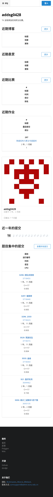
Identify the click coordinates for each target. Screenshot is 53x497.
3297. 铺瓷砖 (26, 296)
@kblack (27, 482)
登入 (46, 3)
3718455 (26, 278)
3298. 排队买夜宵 (26, 275)
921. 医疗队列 (26, 379)
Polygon (5, 448)
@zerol (20, 482)
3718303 (26, 362)
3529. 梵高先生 (26, 337)
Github (5, 465)
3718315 (26, 341)
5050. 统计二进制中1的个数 (26, 400)
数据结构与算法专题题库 (26, 141)
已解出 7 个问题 (10, 218)
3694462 (26, 382)
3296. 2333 (26, 316)
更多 (46, 29)
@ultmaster (11, 482)
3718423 (26, 320)
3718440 (26, 299)
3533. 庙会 (26, 358)
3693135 (26, 403)
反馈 (4, 445)
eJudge (5, 468)
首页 (4, 443)
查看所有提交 (42, 246)
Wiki (4, 451)
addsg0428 (11, 14)
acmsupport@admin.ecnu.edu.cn (24, 484)
